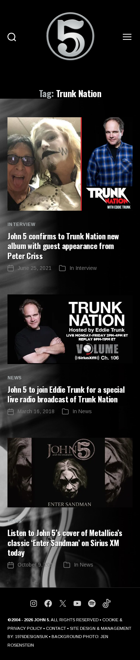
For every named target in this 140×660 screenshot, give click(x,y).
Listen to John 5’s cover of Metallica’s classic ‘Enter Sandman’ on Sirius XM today (64, 542)
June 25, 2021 (35, 268)
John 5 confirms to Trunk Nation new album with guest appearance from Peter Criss (63, 245)
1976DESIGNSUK (31, 636)
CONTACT (56, 628)
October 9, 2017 (37, 565)
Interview (21, 224)
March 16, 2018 (36, 411)
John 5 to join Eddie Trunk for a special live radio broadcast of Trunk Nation (66, 394)
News (14, 377)
